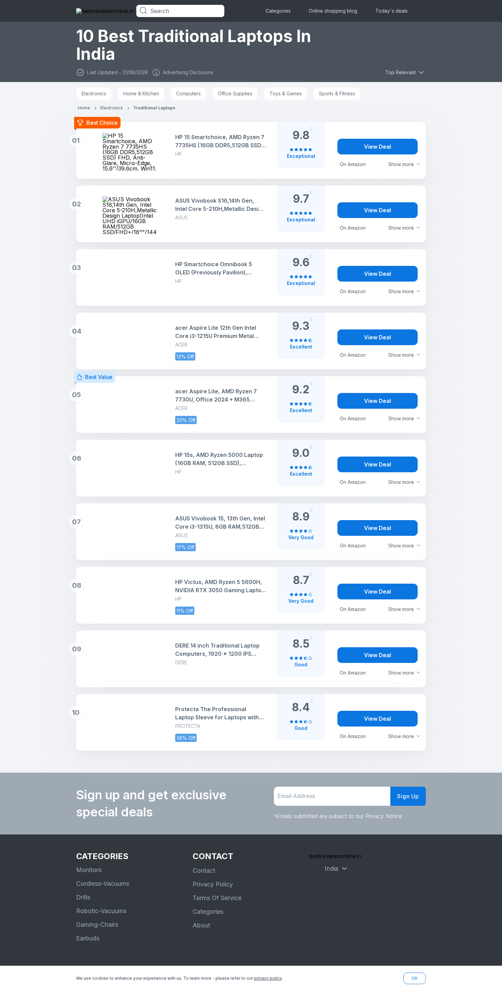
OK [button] (415, 978)
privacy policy (268, 978)
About (201, 925)
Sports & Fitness (337, 93)
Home (84, 107)
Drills (83, 897)
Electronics (94, 93)
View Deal (377, 146)
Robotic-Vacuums (101, 910)
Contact (204, 870)
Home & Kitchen (141, 93)
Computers (188, 93)
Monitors (88, 869)
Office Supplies (235, 93)
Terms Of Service (217, 897)
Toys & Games (285, 93)
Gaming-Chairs (97, 924)
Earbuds (87, 938)
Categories (278, 11)
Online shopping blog (333, 11)
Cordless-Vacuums (102, 883)
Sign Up (408, 796)
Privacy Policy (213, 884)
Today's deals (391, 11)
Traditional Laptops (154, 107)
